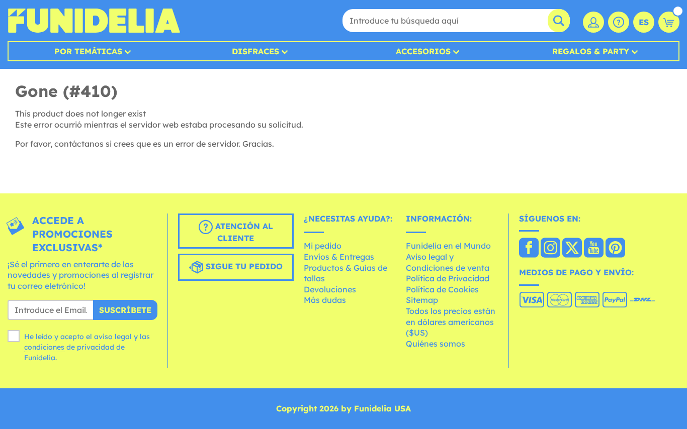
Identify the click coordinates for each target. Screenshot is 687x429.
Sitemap (422, 300)
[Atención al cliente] (618, 22)
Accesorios (423, 51)
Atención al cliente (243, 232)
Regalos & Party (590, 51)
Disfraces (255, 51)
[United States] (529, 249)
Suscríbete (125, 310)
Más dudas (325, 300)
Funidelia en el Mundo (448, 246)
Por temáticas (88, 51)
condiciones (44, 347)
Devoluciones (330, 289)
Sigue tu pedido (243, 266)
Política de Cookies (442, 289)
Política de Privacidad (447, 278)
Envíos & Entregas (339, 257)
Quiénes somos (435, 344)
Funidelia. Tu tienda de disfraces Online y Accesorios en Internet (94, 21)
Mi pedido (322, 246)
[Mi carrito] (668, 22)
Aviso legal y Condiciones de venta (447, 262)
